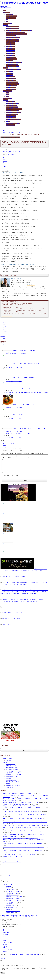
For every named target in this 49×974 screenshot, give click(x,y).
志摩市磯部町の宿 (10, 48)
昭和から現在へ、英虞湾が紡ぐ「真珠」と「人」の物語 (17, 793)
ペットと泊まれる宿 (11, 35)
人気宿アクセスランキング (12, 26)
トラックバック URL (6, 453)
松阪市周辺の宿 (9, 60)
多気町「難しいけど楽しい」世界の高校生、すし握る (17, 433)
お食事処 (5, 68)
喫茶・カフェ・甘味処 (11, 85)
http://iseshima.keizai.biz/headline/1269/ (12, 172)
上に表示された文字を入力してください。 (12, 475)
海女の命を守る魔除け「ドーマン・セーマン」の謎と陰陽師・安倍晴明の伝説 (22, 818)
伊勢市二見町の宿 (10, 43)
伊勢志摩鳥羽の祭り (11, 116)
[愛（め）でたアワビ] (8, 549)
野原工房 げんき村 (18, 414)
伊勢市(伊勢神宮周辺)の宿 (12, 41)
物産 (7, 19)
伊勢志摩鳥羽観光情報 (11, 105)
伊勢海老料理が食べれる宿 (12, 28)
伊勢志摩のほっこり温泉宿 (12, 39)
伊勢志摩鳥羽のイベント (12, 114)
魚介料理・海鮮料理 (11, 78)
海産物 (7, 92)
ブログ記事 (8, 353)
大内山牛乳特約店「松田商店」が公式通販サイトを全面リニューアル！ (21, 802)
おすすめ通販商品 (7, 758)
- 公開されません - (9, 457)
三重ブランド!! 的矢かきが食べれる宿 (15, 32)
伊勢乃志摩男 (10, 154)
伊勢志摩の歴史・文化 (11, 16)
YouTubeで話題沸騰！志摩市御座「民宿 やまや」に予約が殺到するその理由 (22, 811)
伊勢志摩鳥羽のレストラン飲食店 (14, 109)
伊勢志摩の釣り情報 (11, 117)
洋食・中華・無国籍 (11, 89)
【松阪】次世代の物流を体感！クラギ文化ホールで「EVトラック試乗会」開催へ (23, 850)
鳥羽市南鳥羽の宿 (10, 46)
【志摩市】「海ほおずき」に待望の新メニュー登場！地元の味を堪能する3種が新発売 (24, 815)
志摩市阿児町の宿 (10, 50)
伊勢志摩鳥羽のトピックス (12, 103)
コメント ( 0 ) (6, 445)
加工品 (7, 94)
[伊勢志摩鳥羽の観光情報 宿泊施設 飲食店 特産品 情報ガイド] (24, 6)
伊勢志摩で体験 (9, 14)
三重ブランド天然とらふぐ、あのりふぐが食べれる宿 (19, 30)
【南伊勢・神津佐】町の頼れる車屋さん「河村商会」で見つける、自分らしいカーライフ (25, 831)
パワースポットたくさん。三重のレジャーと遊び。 (14, 576)
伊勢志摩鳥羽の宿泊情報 (12, 107)
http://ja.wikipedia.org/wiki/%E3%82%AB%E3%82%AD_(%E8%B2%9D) (20, 264)
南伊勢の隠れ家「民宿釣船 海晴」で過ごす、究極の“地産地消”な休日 (20, 838)
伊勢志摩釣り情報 (7, 98)
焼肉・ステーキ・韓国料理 (12, 84)
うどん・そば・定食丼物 (12, 82)
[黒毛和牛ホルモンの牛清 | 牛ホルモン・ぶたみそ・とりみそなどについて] (8, 512)
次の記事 (3, 338)
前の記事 (3, 336)
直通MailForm (31, 285)
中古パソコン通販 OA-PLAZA (9, 876)
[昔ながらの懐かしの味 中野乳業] (8, 542)
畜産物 (7, 96)
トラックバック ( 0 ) (8, 443)
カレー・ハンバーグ (11, 87)
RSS (4, 936)
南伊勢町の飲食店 (10, 76)
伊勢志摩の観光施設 (11, 18)
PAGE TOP (3, 958)
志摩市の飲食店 (9, 75)
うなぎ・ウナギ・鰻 (11, 80)
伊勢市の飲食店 (9, 71)
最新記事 (5, 100)
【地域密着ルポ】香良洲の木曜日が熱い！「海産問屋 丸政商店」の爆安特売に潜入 (24, 807)
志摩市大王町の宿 (10, 53)
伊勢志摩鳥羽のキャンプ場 (12, 110)
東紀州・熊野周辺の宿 (11, 59)
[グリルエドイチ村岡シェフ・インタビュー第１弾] (8, 532)
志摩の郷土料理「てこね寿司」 (13, 69)
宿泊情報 (5, 25)
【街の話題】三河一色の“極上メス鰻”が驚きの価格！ (16, 804)
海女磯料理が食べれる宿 (12, 64)
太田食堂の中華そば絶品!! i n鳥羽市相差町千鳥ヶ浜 (26, 363)
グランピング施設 (7, 23)
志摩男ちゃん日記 (10, 101)
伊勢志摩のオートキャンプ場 (13, 37)
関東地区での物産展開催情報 (13, 123)
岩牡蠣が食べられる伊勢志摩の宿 (14, 62)
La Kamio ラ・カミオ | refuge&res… (23, 388)
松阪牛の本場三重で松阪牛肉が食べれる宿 (16, 34)
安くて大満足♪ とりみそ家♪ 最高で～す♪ (24, 377)
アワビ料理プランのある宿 (12, 66)
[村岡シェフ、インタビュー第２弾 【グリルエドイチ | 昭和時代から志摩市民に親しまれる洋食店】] (8, 522)
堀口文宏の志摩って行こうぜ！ (13, 119)
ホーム (4, 10)
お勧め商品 (8, 760)
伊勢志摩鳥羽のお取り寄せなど (13, 112)
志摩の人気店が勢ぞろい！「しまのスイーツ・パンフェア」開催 (19, 854)
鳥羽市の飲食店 (9, 73)
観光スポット (6, 12)
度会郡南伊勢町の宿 (11, 57)
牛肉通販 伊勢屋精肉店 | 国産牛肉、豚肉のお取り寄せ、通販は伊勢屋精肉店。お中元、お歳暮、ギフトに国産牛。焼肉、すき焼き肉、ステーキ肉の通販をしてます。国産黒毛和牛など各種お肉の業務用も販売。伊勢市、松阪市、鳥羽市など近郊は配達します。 (24, 591)
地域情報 (8, 121)
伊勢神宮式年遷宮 (10, 125)
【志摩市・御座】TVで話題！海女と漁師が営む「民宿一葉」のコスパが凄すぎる (23, 847)
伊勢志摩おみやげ (7, 91)
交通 (7, 21)
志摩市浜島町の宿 (10, 51)
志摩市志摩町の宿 (10, 55)
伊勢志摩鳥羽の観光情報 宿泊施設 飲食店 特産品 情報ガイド (24, 954)
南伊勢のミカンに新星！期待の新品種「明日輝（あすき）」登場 (19, 806)
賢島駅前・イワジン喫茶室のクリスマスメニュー (25, 350)
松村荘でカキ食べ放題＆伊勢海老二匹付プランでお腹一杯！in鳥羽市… (31, 428)
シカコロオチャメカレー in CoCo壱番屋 (23, 404)
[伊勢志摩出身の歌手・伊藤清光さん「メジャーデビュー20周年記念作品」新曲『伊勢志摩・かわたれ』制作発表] (18, 500)
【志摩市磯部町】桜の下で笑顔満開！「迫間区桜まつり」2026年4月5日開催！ (23, 843)
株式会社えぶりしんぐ (16, 278)
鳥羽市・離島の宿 (10, 44)
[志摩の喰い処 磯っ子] (8, 555)
